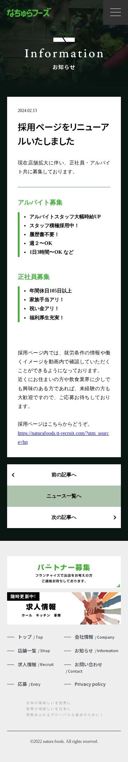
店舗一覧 (34, 650)
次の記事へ (64, 517)
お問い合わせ (84, 667)
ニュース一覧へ (64, 496)
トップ (30, 636)
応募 (29, 683)
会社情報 (94, 636)
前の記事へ (64, 474)
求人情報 (36, 664)
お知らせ (96, 650)
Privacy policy (90, 683)
